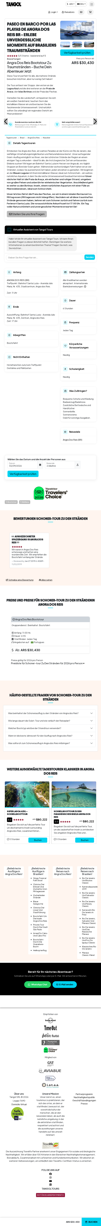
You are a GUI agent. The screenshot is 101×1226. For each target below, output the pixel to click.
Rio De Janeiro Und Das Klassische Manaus (88, 930)
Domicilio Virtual (19, 1104)
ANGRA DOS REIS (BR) (18, 280)
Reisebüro (69, 12)
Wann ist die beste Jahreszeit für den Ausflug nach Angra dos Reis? (40, 735)
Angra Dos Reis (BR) (72, 439)
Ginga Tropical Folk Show (39, 879)
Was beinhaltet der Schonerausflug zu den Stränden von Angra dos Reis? (43, 713)
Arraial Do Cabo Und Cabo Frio (40, 934)
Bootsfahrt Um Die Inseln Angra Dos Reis (40, 918)
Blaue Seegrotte (38, 902)
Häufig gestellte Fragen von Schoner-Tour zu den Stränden (50, 697)
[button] (6, 121)
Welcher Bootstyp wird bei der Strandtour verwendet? (34, 728)
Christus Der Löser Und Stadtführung (39, 909)
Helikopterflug (40, 950)
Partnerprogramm (84, 1094)
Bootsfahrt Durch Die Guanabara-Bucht (38, 943)
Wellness (25, 502)
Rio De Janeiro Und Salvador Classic (88, 895)
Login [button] (53, 12)
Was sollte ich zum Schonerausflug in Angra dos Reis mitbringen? (39, 743)
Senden (90, 257)
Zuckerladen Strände (39, 896)
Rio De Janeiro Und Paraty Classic (88, 903)
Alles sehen (46, 579)
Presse (84, 1103)
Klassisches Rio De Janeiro (89, 947)
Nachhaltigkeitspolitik (84, 1097)
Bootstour (12, 502)
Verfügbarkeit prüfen (77, 52)
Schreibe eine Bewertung (20, 579)
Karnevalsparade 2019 (90, 887)
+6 (87, 23)
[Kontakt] (81, 12)
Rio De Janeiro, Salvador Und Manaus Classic (89, 920)
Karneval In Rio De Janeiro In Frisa (88, 912)
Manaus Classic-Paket (88, 953)
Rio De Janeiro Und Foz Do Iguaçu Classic (88, 940)
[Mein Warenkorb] (90, 12)
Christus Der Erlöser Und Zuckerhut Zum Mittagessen (40, 887)
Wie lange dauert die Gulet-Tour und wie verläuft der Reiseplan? (39, 720)
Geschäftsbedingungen (84, 1100)
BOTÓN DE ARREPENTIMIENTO (50, 1195)
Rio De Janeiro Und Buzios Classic (88, 880)
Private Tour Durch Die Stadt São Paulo (40, 926)
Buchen (93, 1221)
